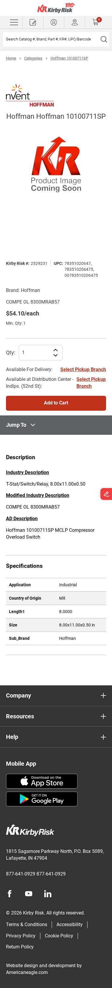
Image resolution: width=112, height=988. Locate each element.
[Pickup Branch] (74, 22)
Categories (33, 58)
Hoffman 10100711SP (69, 58)
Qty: (10, 352)
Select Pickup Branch (83, 369)
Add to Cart (56, 403)
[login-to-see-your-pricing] (54, 22)
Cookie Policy (59, 936)
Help (12, 736)
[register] (33, 22)
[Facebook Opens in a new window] (9, 893)
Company (18, 695)
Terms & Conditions (26, 924)
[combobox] (51, 39)
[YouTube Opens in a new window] (28, 893)
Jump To (16, 425)
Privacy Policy (21, 936)
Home (11, 58)
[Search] (104, 39)
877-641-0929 (20, 874)
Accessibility (69, 924)
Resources (20, 716)
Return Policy (20, 947)
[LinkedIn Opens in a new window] (47, 893)
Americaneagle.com (27, 972)
